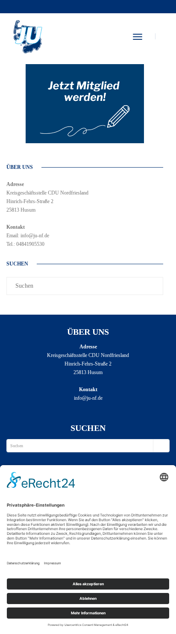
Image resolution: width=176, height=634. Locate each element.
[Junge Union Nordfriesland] (27, 35)
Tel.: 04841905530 (25, 244)
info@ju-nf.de (88, 398)
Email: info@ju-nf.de (27, 236)
